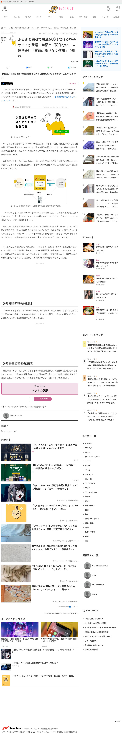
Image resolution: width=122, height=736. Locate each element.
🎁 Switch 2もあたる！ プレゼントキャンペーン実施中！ (17, 1)
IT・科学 (88, 443)
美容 (87, 541)
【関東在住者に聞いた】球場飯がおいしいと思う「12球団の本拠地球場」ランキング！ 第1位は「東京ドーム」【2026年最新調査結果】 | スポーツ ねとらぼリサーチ (102, 351)
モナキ (94, 594)
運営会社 (60, 732)
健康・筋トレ (90, 505)
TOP (5, 17)
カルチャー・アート (92, 457)
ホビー (87, 488)
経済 (87, 536)
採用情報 (67, 732)
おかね (87, 452)
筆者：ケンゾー (16, 415)
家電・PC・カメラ (92, 519)
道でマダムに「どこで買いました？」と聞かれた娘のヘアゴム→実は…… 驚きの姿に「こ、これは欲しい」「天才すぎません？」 (107, 192)
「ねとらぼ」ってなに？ (93, 619)
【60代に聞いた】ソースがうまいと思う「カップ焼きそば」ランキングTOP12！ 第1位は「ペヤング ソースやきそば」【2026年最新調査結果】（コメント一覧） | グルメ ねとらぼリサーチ (103, 402)
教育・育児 (83, 17)
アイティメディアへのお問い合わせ (97, 636)
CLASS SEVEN (98, 585)
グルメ (50, 17)
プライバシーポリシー (44, 732)
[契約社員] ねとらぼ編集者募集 (95, 632)
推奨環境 (74, 732)
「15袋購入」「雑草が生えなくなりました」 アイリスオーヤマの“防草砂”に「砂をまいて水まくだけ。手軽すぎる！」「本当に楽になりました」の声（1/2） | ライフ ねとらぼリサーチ (102, 419)
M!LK (94, 575)
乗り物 (87, 497)
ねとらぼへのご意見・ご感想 (94, 623)
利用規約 (118, 721)
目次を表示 (72, 83)
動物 (94, 17)
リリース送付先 (89, 641)
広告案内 (23, 732)
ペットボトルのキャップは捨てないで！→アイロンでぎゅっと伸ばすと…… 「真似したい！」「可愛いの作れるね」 (107, 206)
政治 (87, 527)
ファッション (90, 483)
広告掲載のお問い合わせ (93, 645)
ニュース (17, 17)
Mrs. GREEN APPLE (100, 566)
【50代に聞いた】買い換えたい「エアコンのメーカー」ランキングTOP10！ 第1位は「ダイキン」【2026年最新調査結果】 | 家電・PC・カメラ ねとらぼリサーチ (102, 385)
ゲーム (87, 470)
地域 (61, 17)
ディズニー (89, 474)
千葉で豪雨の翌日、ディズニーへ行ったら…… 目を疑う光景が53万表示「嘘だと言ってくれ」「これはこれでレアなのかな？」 (107, 90)
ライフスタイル (91, 492)
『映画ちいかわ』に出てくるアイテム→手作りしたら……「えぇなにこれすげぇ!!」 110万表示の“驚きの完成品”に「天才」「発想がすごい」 (107, 221)
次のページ (44, 399)
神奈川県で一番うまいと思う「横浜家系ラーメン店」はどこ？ (107, 313)
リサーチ (105, 17)
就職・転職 (89, 523)
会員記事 (116, 17)
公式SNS (15, 732)
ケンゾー (75, 61)
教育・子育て (90, 532)
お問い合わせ (31, 732)
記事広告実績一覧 (90, 650)
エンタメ (28, 17)
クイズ (38, 17)
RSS (54, 732)
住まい (72, 17)
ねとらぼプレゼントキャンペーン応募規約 (99, 628)
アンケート (88, 237)
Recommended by (63, 606)
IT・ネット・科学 (10, 431)
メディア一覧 (6, 732)
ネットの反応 (40, 390)
